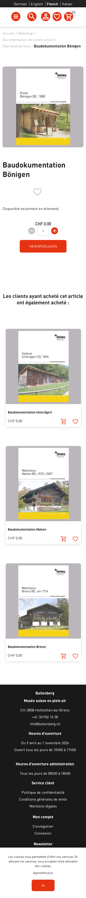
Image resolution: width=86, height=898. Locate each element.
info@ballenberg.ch (45, 723)
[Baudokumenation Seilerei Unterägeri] (43, 402)
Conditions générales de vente (43, 799)
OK (43, 885)
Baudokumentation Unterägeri (30, 412)
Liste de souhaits (57, 16)
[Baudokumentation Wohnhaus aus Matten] (43, 519)
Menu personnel (45, 16)
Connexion (43, 833)
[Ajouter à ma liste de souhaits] (75, 422)
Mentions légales (43, 806)
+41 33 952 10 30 (45, 716)
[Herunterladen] (63, 422)
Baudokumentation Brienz (27, 647)
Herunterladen (43, 246)
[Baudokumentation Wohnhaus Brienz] (43, 637)
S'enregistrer (43, 826)
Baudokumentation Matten (27, 529)
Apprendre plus (43, 873)
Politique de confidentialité (43, 792)
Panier (72, 13)
